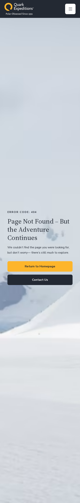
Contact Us (40, 280)
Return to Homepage (40, 266)
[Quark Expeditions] (19, 9)
